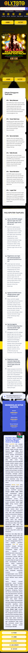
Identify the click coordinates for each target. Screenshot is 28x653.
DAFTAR (20, 22)
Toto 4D (15, 544)
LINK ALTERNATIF (15, 644)
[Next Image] (25, 46)
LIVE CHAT (15, 648)
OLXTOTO (11, 444)
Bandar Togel (15, 484)
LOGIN (7, 22)
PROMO (15, 633)
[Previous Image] (2, 46)
